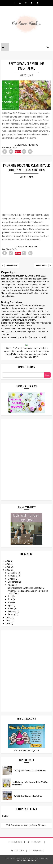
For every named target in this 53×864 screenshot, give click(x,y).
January (11, 614)
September (13, 582)
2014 (7, 617)
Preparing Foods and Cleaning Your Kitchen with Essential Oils (26, 167)
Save (19, 152)
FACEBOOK (16, 842)
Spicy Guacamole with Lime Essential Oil (26, 65)
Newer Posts (11, 265)
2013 (7, 620)
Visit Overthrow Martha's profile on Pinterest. (26, 825)
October (11, 579)
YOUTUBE (19, 850)
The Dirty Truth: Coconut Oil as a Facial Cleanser (30, 770)
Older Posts (41, 265)
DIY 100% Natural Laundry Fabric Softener (28, 795)
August (11, 585)
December (12, 573)
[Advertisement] (12, 459)
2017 (7, 564)
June (10, 599)
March (11, 608)
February (12, 611)
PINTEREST (36, 842)
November (12, 576)
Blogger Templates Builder (26, 860)
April (10, 605)
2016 (7, 567)
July (10, 596)
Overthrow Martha (23, 858)
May (10, 602)
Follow (5, 816)
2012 (7, 623)
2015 (7, 570)
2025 (7, 561)
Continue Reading (26, 145)
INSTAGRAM (38, 850)
